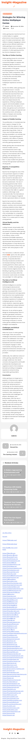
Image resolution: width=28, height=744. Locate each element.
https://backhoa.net (9, 641)
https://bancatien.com (9, 581)
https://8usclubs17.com (10, 557)
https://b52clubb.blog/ (9, 544)
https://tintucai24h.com (10, 696)
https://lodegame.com (9, 628)
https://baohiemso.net (9, 644)
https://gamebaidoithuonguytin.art (14, 609)
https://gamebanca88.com (11, 613)
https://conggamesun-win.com (12, 598)
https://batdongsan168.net (11, 646)
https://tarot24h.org (9, 689)
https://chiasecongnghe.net (11, 654)
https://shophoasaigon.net (11, 683)
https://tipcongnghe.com (10, 698)
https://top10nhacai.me (10, 559)
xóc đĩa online (6, 533)
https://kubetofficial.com (10, 624)
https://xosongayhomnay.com (12, 585)
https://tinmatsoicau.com (10, 570)
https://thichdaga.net (9, 566)
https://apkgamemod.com (11, 639)
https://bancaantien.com (10, 572)
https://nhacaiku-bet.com (10, 611)
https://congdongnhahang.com (12, 657)
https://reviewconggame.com (12, 568)
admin (7, 26)
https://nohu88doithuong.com (12, 575)
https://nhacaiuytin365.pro (11, 592)
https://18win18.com (8, 553)
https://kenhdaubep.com (10, 672)
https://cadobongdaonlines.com (12, 588)
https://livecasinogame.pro (11, 622)
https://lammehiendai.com (11, 676)
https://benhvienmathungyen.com (13, 650)
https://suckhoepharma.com (11, 685)
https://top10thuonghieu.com (12, 700)
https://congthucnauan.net (11, 661)
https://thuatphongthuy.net (11, 693)
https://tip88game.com (10, 601)
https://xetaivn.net (8, 715)
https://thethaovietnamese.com (13, 691)
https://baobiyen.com (9, 642)
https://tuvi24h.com (9, 706)
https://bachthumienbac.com (12, 583)
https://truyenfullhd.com (10, 702)
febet (4, 549)
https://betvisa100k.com (10, 652)
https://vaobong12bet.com (11, 587)
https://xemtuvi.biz (8, 713)
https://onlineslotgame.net (11, 561)
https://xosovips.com (9, 596)
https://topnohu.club (9, 574)
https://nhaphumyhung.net (11, 680)
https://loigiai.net (8, 678)
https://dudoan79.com (9, 603)
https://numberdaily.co (10, 681)
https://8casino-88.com (10, 555)
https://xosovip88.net (9, 562)
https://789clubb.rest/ (9, 540)
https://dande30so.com (10, 600)
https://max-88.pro (8, 629)
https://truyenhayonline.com (11, 704)
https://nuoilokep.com (9, 635)
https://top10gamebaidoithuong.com (14, 633)
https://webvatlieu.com (10, 709)
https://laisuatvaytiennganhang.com (14, 674)
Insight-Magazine (14, 2)
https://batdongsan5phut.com (12, 648)
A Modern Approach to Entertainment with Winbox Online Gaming (13, 472)
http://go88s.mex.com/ (9, 547)
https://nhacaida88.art (9, 605)
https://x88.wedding (9, 579)
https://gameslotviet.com (10, 616)
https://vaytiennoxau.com (10, 708)
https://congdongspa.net (10, 659)
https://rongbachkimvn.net (11, 564)
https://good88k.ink (8, 618)
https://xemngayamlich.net (11, 711)
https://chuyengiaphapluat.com (12, 655)
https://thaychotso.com (10, 637)
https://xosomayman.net (10, 577)
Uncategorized (7, 13)
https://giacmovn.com (9, 665)
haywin (4, 536)
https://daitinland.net (9, 663)
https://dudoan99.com (9, 607)
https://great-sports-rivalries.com (13, 668)
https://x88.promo (8, 594)
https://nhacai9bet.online (10, 631)
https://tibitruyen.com (9, 695)
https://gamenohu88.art (10, 614)
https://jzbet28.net (8, 620)
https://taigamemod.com (10, 687)
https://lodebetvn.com (9, 626)
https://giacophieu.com (10, 667)
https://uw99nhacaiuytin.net (11, 590)
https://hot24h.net (8, 670)
